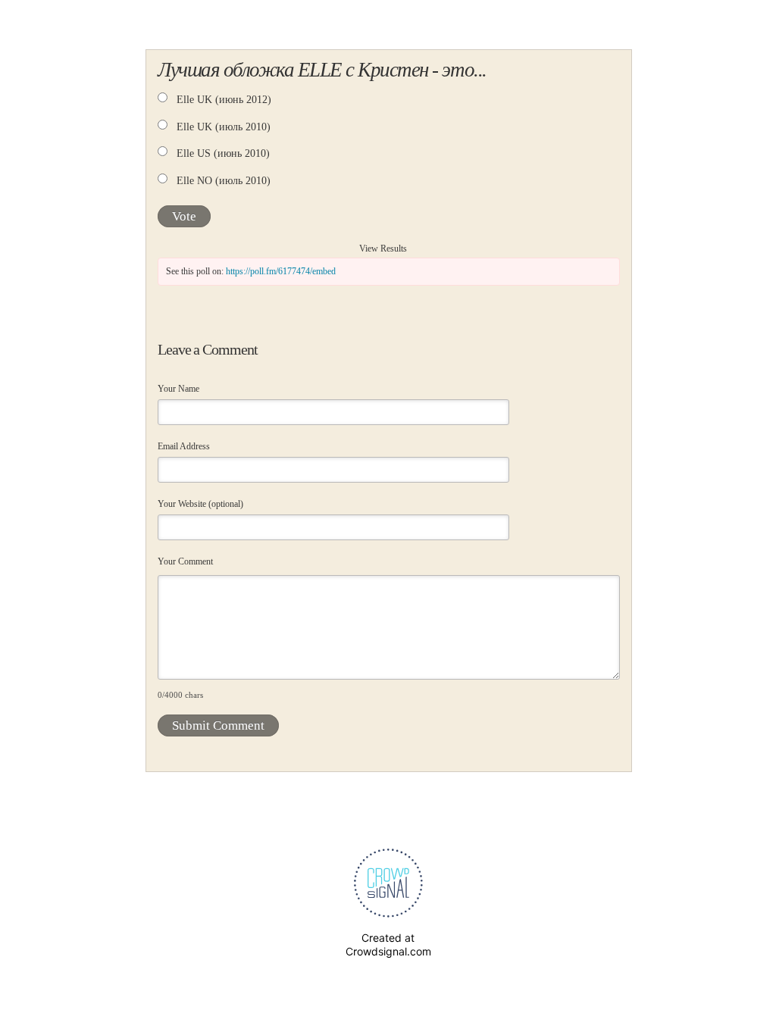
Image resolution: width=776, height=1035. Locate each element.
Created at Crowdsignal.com (388, 944)
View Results (383, 248)
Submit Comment (218, 725)
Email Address (184, 446)
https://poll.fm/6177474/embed (281, 271)
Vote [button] (184, 216)
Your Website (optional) (200, 504)
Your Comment (185, 561)
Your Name (178, 388)
